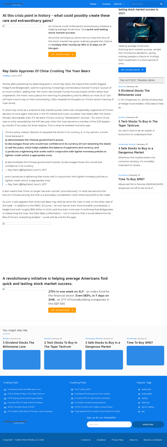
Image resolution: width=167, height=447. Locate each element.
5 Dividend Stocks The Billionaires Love (24, 389)
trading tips (146, 389)
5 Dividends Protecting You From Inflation (93, 394)
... (121, 107)
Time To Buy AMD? (131, 179)
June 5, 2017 (40, 170)
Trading (6, 76)
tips (143, 411)
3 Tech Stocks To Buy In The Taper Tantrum (26, 394)
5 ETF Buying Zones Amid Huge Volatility (25, 398)
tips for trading (148, 407)
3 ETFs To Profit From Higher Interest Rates (93, 407)
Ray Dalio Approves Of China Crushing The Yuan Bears (46, 71)
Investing (123, 144)
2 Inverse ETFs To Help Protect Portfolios (25, 402)
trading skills (147, 394)
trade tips (146, 402)
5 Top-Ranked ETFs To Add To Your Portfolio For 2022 (97, 411)
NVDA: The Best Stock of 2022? (21, 407)
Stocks (121, 86)
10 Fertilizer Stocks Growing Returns (90, 402)
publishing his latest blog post (33, 84)
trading (145, 398)
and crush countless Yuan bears (76, 114)
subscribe (148, 424)
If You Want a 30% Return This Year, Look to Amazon (30, 411)
